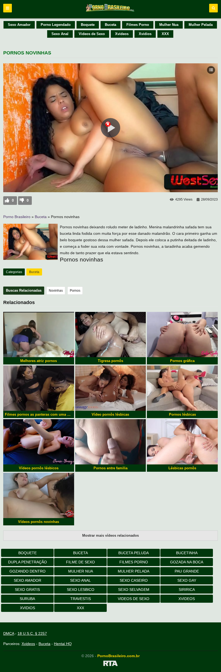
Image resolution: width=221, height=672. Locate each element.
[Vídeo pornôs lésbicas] (110, 388)
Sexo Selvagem (133, 589)
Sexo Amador (19, 25)
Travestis (80, 599)
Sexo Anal (59, 34)
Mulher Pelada (201, 25)
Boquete (88, 25)
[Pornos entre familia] (110, 441)
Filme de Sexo (80, 562)
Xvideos (122, 34)
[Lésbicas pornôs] (182, 441)
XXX (165, 34)
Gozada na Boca (186, 562)
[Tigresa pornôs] (110, 334)
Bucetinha (187, 553)
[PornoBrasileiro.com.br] (110, 11)
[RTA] (110, 664)
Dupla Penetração (27, 562)
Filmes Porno (137, 25)
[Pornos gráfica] (182, 334)
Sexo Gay (186, 580)
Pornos (75, 290)
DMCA (8, 633)
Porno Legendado (56, 25)
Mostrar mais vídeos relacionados (110, 535)
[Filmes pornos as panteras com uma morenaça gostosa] (38, 388)
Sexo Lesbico (80, 589)
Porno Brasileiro (16, 217)
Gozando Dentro (27, 571)
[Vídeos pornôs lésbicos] (38, 441)
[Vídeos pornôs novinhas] (38, 495)
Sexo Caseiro (134, 580)
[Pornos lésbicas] (182, 388)
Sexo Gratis (27, 589)
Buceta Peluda (133, 553)
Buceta (110, 25)
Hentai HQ (63, 644)
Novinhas (56, 290)
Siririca (187, 589)
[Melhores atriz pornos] (38, 334)
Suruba (27, 599)
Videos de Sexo (92, 34)
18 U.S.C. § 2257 (32, 633)
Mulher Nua (168, 25)
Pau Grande (187, 571)
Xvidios (145, 34)
